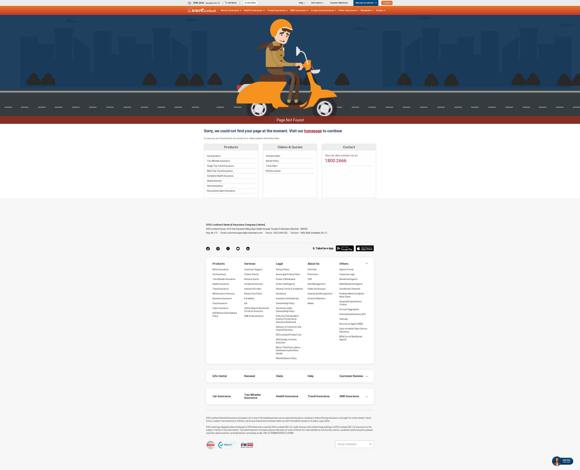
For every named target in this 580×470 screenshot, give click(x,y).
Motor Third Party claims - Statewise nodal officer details (288, 350)
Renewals (366, 10)
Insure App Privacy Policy (288, 274)
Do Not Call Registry (285, 284)
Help (301, 3)
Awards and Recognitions (320, 293)
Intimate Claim (273, 156)
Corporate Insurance (322, 10)
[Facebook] (208, 248)
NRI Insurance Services (224, 293)
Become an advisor (365, 3)
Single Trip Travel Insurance (220, 166)
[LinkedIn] (248, 248)
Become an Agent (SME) (351, 324)
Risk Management (316, 284)
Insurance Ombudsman (287, 298)
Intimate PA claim (252, 289)
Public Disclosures (316, 289)
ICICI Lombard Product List (288, 335)
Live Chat (251, 3)
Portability (249, 298)
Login (386, 3)
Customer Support (253, 269)
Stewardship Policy (285, 303)
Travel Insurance (276, 10)
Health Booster (214, 181)
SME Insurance (298, 10)
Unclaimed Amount (253, 284)
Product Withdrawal (285, 279)
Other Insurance (347, 10)
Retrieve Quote (273, 171)
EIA (245, 303)
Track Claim (271, 166)
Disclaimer (281, 293)
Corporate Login (347, 274)
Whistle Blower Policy (286, 358)
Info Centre (316, 3)
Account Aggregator (349, 309)
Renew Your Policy (253, 293)
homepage (313, 131)
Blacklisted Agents (348, 279)
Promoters (313, 274)
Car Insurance (214, 156)
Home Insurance (215, 186)
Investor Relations (339, 3)
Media (311, 303)
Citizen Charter (251, 274)
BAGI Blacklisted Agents (351, 284)
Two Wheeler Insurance (218, 161)
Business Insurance (222, 298)
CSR (310, 279)
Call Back (232, 3)
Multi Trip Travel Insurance (220, 171)
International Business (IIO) (352, 314)
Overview (312, 269)
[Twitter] (228, 248)
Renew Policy (272, 161)
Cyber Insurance (220, 308)
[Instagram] (218, 248)
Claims (379, 10)
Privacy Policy (282, 269)
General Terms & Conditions (289, 289)
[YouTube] (238, 248)
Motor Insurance (230, 10)
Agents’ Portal (346, 269)
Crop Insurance (220, 303)
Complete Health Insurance (220, 176)
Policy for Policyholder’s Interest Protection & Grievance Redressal (287, 319)
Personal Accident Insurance (221, 191)
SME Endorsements (254, 316)
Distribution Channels (349, 289)
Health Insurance (253, 10)
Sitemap (343, 319)
